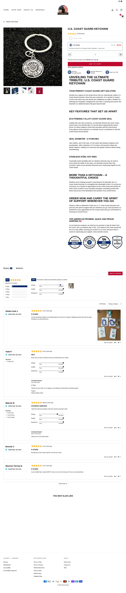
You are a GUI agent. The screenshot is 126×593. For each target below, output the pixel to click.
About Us (28, 10)
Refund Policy (37, 573)
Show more (62, 483)
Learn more (101, 48)
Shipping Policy (38, 576)
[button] (76, 33)
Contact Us (67, 565)
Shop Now (16, 10)
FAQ (65, 567)
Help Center (67, 562)
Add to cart (18, 541)
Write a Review (115, 273)
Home (6, 10)
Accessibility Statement (10, 570)
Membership (6, 565)
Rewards (40, 10)
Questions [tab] (19, 268)
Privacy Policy (38, 570)
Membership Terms (39, 567)
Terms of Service (38, 565)
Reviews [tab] (7, 268)
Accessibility (6, 567)
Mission (5, 562)
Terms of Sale (37, 562)
